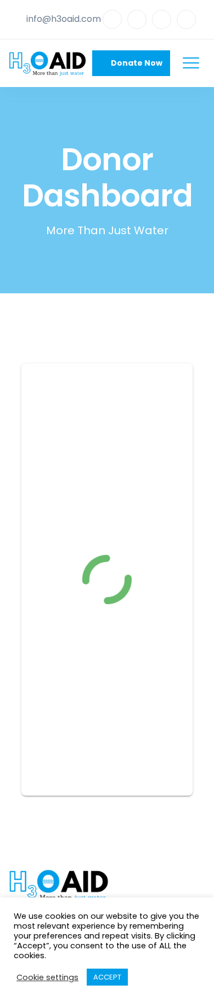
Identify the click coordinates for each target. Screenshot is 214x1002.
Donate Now (134, 62)
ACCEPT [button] (107, 977)
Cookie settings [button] (47, 977)
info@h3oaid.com (63, 19)
